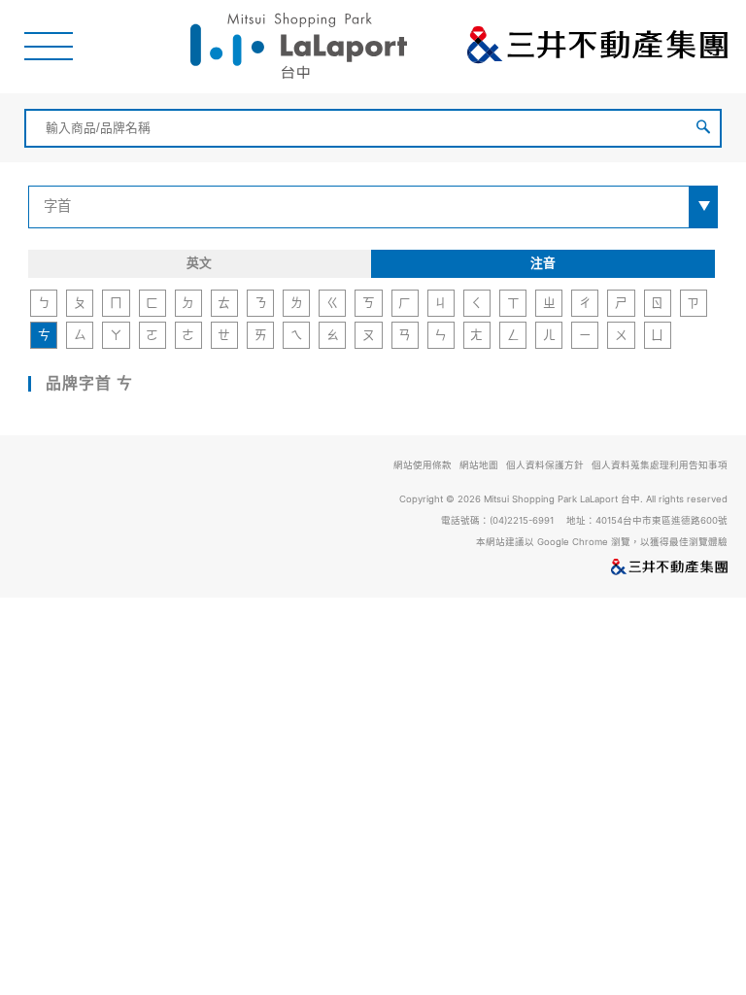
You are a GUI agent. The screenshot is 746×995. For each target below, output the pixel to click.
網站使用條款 (422, 465)
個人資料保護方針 (545, 465)
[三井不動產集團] (373, 568)
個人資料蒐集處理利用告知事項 (660, 465)
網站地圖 (478, 465)
